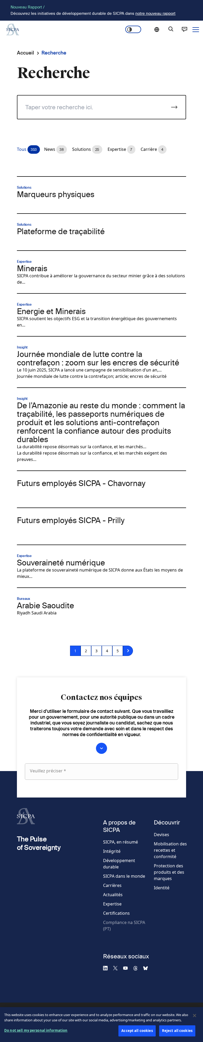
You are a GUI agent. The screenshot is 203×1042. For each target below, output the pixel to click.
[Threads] (137, 968)
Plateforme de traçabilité (61, 231)
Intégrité (112, 851)
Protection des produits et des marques (169, 872)
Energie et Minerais (51, 311)
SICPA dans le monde (124, 876)
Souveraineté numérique (61, 563)
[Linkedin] (107, 968)
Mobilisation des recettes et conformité (170, 850)
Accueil (25, 53)
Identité (161, 888)
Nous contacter (184, 29)
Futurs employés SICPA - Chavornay (81, 483)
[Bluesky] (147, 968)
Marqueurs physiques (55, 194)
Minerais (32, 268)
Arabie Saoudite (45, 605)
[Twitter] (117, 968)
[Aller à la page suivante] (128, 650)
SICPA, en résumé (120, 842)
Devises (161, 834)
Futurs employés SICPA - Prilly (70, 520)
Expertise (112, 904)
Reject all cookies (177, 1030)
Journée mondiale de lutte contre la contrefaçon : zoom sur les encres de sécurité (98, 358)
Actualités (113, 895)
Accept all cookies (137, 1030)
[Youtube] (127, 968)
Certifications (116, 913)
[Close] (194, 1015)
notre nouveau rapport (155, 13)
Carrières (112, 885)
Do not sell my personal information (36, 1030)
